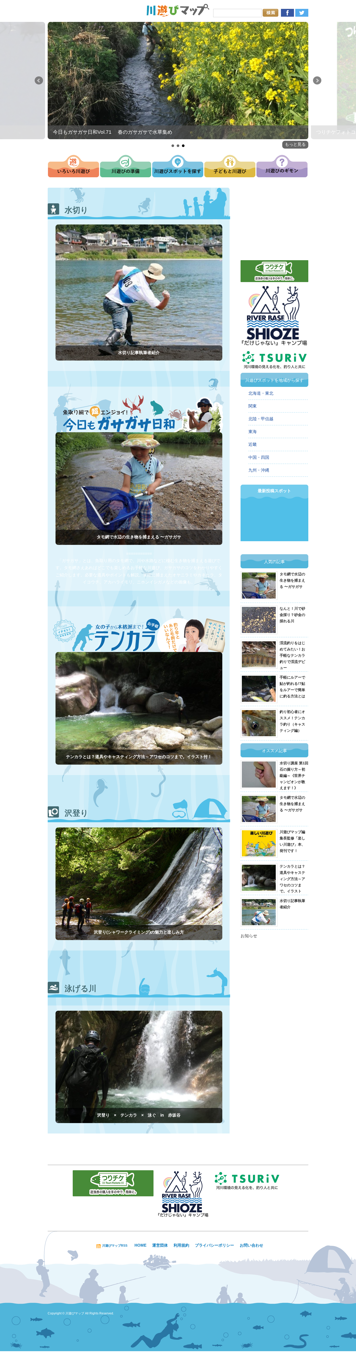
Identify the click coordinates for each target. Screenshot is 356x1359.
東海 (252, 431)
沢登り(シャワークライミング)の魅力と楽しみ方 (139, 932)
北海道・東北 (260, 393)
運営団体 (160, 1245)
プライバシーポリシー (214, 1245)
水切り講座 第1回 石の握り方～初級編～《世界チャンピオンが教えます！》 (294, 775)
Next (317, 80)
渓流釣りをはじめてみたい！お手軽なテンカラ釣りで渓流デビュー (292, 655)
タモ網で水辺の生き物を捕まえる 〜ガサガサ (139, 537)
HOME (140, 1245)
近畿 (252, 444)
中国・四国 (258, 457)
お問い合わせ (251, 1245)
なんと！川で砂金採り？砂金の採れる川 (292, 614)
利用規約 (181, 1245)
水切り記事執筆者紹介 (139, 352)
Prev (39, 80)
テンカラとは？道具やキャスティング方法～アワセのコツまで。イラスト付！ (139, 756)
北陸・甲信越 (260, 419)
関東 (252, 406)
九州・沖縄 (258, 470)
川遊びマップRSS (114, 1245)
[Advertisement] (274, 221)
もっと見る (295, 144)
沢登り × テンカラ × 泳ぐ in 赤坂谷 (139, 1115)
